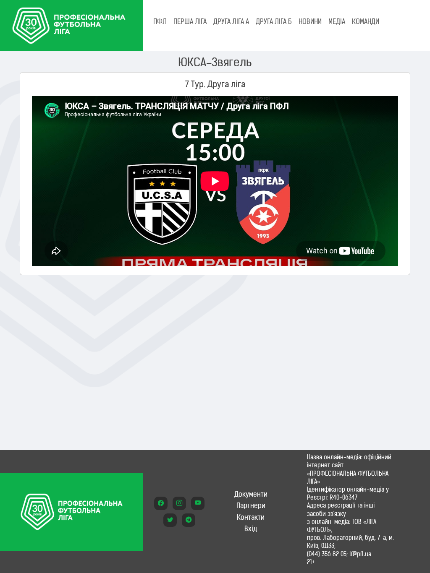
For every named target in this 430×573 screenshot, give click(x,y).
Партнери (250, 505)
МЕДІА (336, 21)
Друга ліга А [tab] (231, 21)
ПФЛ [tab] (160, 21)
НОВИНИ (310, 21)
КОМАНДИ (365, 21)
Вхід (250, 528)
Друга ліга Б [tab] (274, 21)
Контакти (251, 517)
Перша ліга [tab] (190, 21)
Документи (250, 494)
